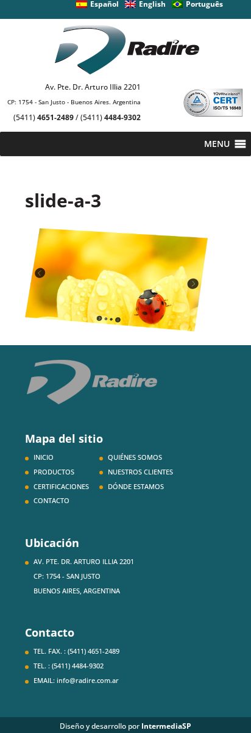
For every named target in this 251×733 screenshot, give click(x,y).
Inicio (44, 457)
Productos (54, 471)
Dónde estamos (136, 486)
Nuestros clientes (140, 471)
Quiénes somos (135, 457)
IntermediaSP (166, 726)
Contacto (51, 500)
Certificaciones (61, 486)
